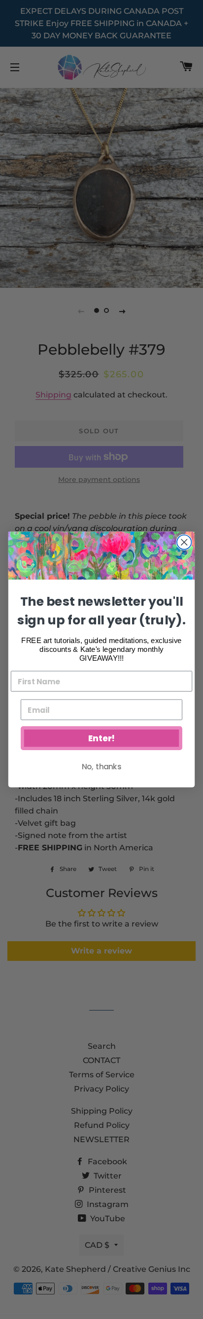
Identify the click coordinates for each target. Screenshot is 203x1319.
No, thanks (101, 766)
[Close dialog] (184, 542)
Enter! (101, 738)
